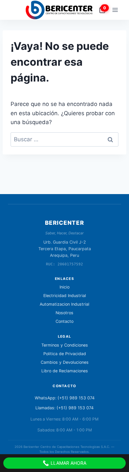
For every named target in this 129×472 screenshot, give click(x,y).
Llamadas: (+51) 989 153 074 (64, 407)
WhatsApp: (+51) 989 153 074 (65, 397)
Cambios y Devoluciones (65, 362)
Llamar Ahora (67, 463)
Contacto (64, 321)
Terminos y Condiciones (64, 345)
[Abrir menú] (115, 10)
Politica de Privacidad (64, 353)
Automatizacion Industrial (64, 304)
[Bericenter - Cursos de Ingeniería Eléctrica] (62, 10)
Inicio (64, 287)
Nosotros (64, 312)
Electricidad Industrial (64, 295)
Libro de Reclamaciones (64, 370)
